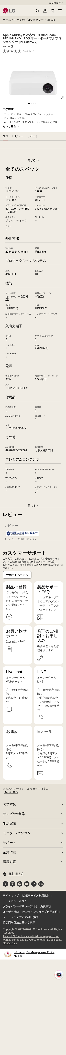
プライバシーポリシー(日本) (20, 906)
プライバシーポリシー (16, 901)
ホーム (7, 19)
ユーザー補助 (11, 911)
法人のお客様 (55, 3)
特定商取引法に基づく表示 (19, 922)
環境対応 (9, 862)
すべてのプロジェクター (29, 19)
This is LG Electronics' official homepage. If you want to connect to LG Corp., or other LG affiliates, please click (32, 940)
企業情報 (9, 852)
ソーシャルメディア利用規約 (20, 917)
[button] (37, 10)
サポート (9, 843)
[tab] (5, 136)
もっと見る (9, 126)
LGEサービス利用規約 (35, 895)
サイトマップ (11, 895)
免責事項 (45, 906)
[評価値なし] (13, 51)
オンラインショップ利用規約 (40, 911)
